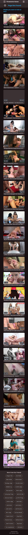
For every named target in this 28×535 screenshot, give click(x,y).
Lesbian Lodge (9, 501)
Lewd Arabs (19, 501)
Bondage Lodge (8, 483)
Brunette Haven (19, 483)
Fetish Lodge (19, 490)
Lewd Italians (18, 505)
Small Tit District (9, 523)
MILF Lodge (8, 512)
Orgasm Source (9, 516)
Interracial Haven (9, 497)
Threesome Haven (12, 2)
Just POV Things (19, 497)
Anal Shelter (18, 475)
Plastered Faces (8, 519)
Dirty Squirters (9, 490)
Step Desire (19, 523)
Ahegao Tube (10, 475)
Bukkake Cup (9, 486)
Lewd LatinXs (9, 508)
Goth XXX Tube (20, 494)
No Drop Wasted (18, 512)
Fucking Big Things (9, 494)
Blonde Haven (18, 479)
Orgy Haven (19, 516)
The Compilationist (10, 527)
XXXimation (20, 527)
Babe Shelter (9, 479)
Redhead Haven (19, 519)
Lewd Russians (18, 508)
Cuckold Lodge (18, 486)
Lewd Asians (9, 505)
